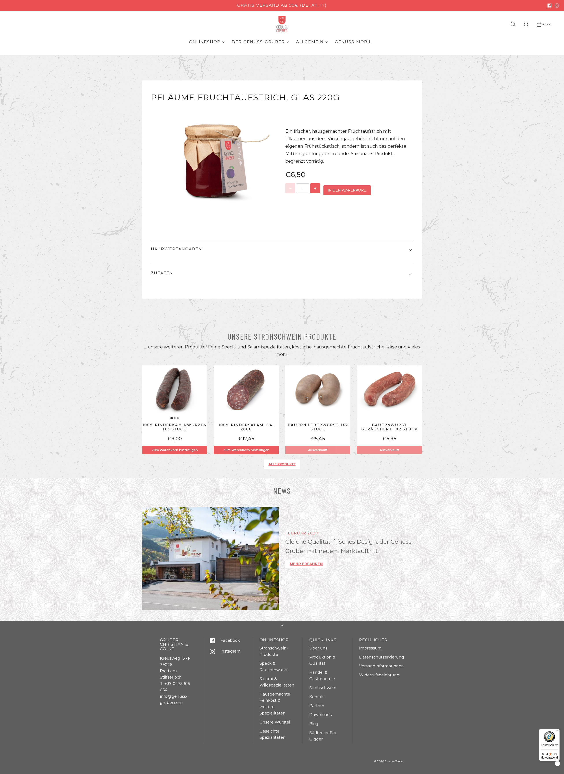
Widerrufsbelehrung (379, 675)
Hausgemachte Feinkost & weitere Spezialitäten (275, 704)
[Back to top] (282, 626)
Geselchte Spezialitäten (273, 734)
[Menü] (557, 731)
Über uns (318, 648)
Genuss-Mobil (353, 41)
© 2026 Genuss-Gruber (389, 761)
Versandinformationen (381, 666)
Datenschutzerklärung (381, 657)
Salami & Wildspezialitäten (277, 682)
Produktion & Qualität (322, 660)
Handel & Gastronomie (322, 675)
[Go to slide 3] (178, 418)
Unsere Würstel (275, 722)
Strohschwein (322, 687)
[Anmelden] (528, 24)
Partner (316, 705)
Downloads (320, 714)
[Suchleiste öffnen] (515, 24)
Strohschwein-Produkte (274, 651)
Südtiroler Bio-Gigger (323, 736)
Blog (313, 723)
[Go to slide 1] (171, 418)
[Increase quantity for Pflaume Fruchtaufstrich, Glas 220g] (315, 188)
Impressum (370, 648)
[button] (282, 250)
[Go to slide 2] (175, 418)
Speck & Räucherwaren (274, 666)
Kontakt (317, 696)
